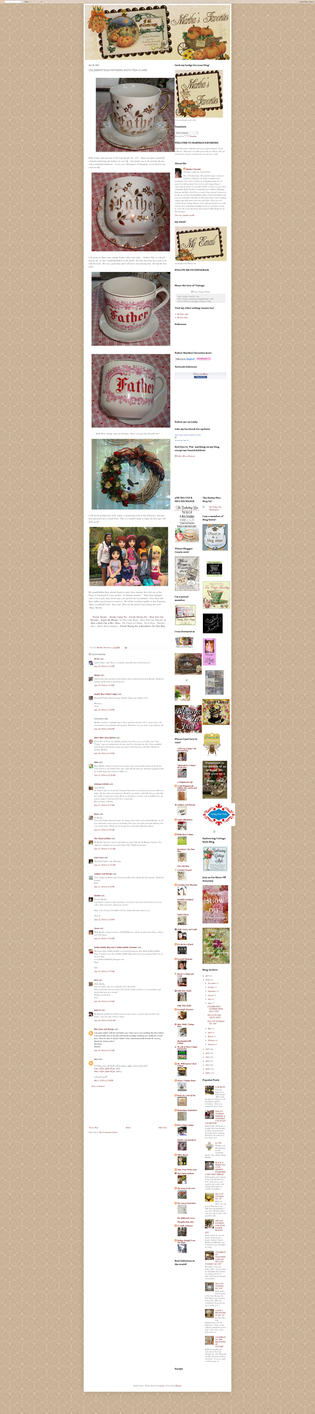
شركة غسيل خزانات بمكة (104, 1071)
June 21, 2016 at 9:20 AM (104, 829)
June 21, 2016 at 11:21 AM (104, 848)
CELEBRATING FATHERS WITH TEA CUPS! (215, 1008)
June (210, 1003)
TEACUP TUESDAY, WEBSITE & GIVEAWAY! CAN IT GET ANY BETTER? (215, 1117)
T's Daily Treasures (185, 1225)
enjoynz (162, 1385)
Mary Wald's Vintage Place (185, 1025)
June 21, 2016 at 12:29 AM (104, 775)
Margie (97, 675)
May (210, 1028)
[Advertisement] (128, 1106)
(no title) (218, 1142)
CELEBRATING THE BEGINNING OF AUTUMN (220, 1342)
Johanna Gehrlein (101, 784)
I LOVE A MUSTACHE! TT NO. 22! (220, 1312)
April (210, 1032)
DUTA (97, 658)
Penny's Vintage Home (186, 1080)
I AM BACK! (220, 1087)
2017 (207, 975)
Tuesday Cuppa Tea (118, 616)
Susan (96, 928)
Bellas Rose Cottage (185, 834)
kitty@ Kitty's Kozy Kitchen (105, 737)
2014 (207, 1053)
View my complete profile (185, 215)
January (211, 1044)
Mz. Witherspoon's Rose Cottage (187, 1064)
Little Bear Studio (184, 990)
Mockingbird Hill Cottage (184, 1042)
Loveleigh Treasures (185, 1009)
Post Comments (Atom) (108, 1132)
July (210, 999)
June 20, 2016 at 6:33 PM (104, 753)
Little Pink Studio (184, 1005)
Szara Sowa (99, 857)
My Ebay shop (182, 314)
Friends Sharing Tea (138, 616)
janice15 (97, 1010)
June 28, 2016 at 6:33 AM (104, 1001)
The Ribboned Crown (186, 1218)
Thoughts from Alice (185, 1222)
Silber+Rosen (182, 1154)
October (211, 987)
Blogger (178, 1385)
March (210, 1036)
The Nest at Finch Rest (186, 1203)
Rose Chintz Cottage (185, 1125)
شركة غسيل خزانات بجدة (104, 1068)
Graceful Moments (184, 959)
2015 (207, 1049)
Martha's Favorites (193, 169)
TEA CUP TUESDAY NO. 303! (219, 1286)
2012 (207, 1061)
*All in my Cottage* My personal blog (186, 749)
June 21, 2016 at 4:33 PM (104, 886)
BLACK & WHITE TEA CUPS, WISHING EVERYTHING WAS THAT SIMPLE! (215, 1168)
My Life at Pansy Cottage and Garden (187, 1047)
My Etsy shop (182, 317)
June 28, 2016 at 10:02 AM (104, 1020)
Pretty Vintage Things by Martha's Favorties (188, 435)
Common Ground (184, 870)
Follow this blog (200, 377)
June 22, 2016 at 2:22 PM (104, 919)
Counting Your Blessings (187, 884)
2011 (207, 1065)
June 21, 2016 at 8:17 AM (104, 805)
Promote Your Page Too (182, 440)
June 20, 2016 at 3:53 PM (104, 685)
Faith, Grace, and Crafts (187, 929)
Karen (96, 814)
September (212, 991)
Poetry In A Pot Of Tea (186, 1095)
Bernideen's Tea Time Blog (186, 850)
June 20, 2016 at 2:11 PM (104, 666)
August (211, 995)
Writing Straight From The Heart (186, 1241)
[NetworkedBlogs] (200, 374)
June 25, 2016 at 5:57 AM (104, 971)
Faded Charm (183, 914)
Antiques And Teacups (103, 873)
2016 (207, 979)
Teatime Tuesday (100, 616)
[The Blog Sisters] (215, 549)
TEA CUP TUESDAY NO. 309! (215, 1022)
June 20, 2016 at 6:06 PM (104, 728)
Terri (96, 980)
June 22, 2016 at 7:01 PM (104, 938)
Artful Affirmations (185, 819)
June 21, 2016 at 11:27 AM (104, 865)
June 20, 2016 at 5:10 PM (104, 709)
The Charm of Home (102, 838)
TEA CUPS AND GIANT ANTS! (214, 1016)
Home (128, 1127)
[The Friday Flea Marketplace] (215, 509)
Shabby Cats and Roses (186, 1140)
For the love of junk (185, 944)
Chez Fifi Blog (183, 866)
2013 (207, 1057)
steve (96, 1059)
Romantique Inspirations (187, 1110)
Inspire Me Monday (109, 619)
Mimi (96, 762)
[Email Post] (125, 647)
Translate (193, 136)
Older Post (162, 1127)
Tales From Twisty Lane (187, 1169)
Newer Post (93, 1127)
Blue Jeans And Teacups (104, 1029)
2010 (207, 1069)
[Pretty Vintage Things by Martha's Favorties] (176, 437)
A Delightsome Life (185, 782)
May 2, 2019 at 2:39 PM (103, 1080)
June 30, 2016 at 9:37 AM (104, 1050)
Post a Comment (98, 1086)
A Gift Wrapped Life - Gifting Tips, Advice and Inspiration (187, 788)
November (212, 983)
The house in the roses (186, 1188)
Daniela (97, 895)
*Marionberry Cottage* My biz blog (186, 766)
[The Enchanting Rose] (187, 542)
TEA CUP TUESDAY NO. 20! (219, 1196)
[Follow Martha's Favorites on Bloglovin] (185, 360)
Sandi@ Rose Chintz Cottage (105, 694)
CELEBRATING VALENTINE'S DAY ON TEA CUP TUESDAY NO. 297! (215, 1258)
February (212, 1040)
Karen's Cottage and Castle (185, 975)
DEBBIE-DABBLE (185, 899)
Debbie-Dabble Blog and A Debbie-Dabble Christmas (115, 947)
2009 (207, 1073)
